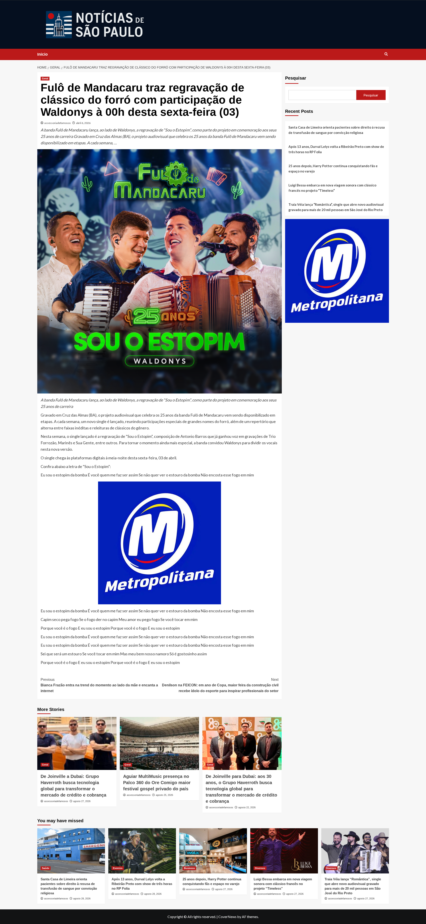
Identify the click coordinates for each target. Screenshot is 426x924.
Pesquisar (295, 78)
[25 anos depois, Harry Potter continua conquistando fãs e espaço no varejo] (213, 850)
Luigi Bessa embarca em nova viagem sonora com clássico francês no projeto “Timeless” (332, 187)
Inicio (42, 54)
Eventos (117, 868)
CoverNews (227, 916)
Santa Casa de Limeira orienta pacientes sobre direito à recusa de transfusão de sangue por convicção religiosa (336, 130)
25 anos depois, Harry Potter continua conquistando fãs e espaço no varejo (333, 168)
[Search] (386, 54)
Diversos (260, 868)
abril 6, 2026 (83, 123)
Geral (45, 78)
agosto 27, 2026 (82, 801)
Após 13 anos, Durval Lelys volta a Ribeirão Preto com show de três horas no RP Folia (336, 149)
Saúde (45, 868)
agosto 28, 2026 (82, 898)
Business (189, 868)
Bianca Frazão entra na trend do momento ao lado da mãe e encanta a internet (99, 685)
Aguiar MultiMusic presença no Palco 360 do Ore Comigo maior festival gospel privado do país (157, 782)
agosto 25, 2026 (164, 795)
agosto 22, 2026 (247, 807)
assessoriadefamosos (57, 123)
